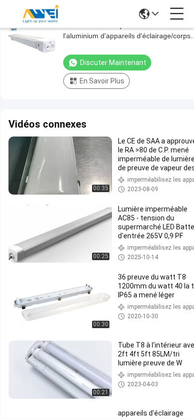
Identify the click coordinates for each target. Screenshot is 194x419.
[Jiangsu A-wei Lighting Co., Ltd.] (41, 14)
